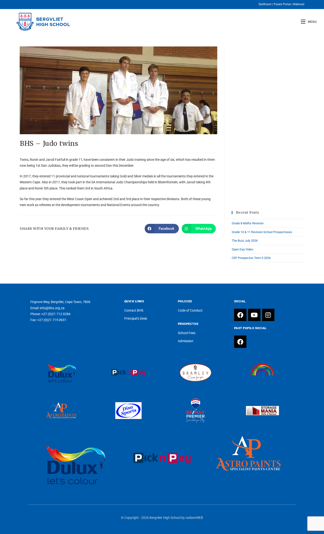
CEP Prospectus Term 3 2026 (251, 258)
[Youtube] (254, 315)
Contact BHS (133, 310)
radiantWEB (194, 518)
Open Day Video (242, 249)
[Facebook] (240, 315)
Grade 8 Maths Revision (248, 223)
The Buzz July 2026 (245, 240)
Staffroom (265, 4)
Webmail (298, 4)
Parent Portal (282, 4)
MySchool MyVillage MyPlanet (263, 378)
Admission (185, 341)
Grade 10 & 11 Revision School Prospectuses (262, 232)
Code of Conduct (190, 310)
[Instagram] (268, 315)
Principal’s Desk (135, 318)
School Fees (186, 333)
